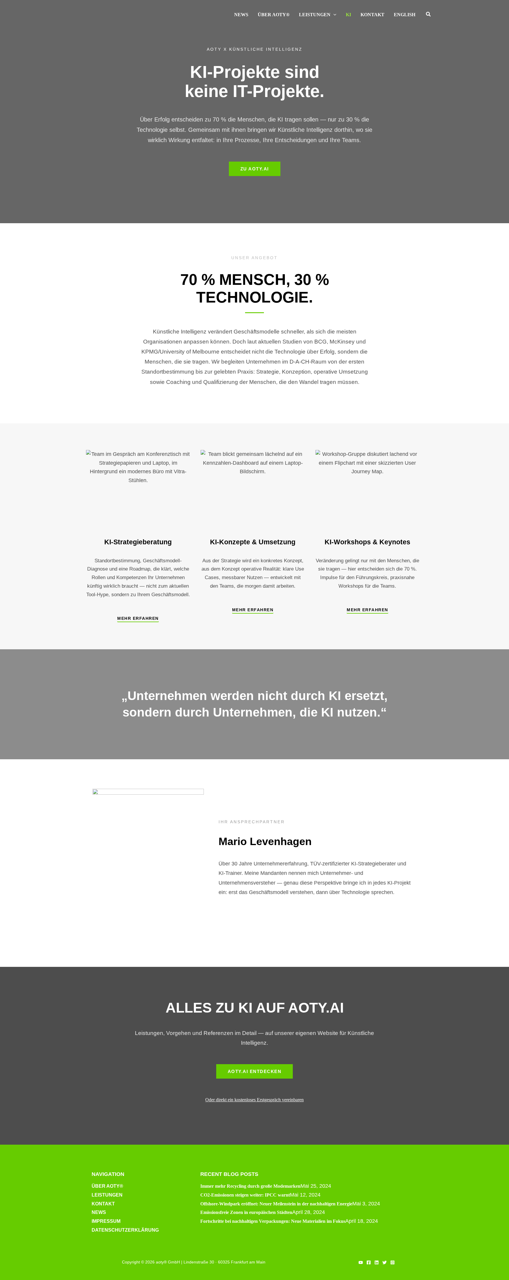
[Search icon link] (428, 15)
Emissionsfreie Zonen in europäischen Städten (246, 1212)
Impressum (106, 1221)
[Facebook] (368, 1262)
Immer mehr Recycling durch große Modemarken (250, 1186)
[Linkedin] (376, 1262)
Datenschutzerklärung (125, 1230)
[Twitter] (384, 1262)
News (99, 1212)
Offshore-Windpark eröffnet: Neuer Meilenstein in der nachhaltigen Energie (276, 1203)
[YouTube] (360, 1262)
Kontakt (103, 1203)
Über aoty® (107, 1186)
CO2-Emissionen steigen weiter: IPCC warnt (245, 1194)
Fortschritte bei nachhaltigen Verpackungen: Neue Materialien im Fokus (272, 1221)
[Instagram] (392, 1262)
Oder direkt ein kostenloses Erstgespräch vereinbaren (254, 1099)
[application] (333, 14)
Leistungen (107, 1194)
